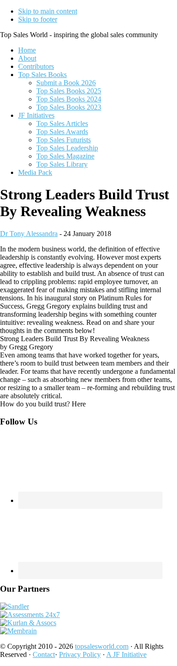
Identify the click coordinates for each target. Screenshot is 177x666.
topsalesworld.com (101, 646)
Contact (44, 654)
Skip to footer (37, 19)
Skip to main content (47, 11)
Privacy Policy (80, 654)
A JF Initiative (126, 654)
